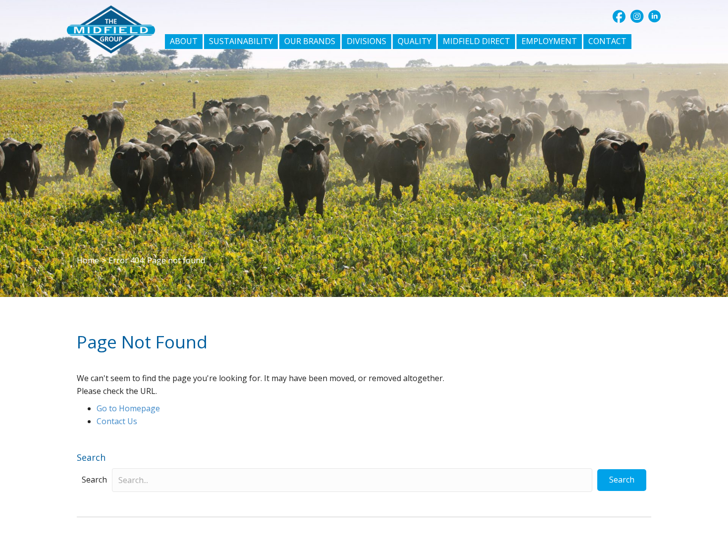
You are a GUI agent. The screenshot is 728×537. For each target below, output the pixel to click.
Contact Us (117, 421)
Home (88, 260)
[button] (619, 16)
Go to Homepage (128, 408)
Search (94, 479)
